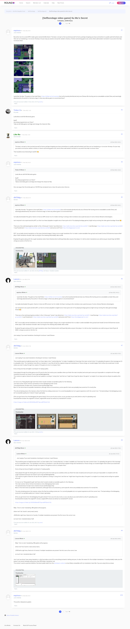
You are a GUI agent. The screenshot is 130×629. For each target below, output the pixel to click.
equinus (17, 30)
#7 (122, 345)
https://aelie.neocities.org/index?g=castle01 (75, 226)
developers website (59, 563)
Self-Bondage (31, 11)
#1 (122, 30)
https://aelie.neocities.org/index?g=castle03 (37, 228)
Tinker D (17, 110)
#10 (121, 595)
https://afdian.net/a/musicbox (50, 96)
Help (53, 3)
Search (28, 3)
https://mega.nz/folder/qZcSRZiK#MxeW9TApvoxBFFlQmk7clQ (32, 402)
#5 (122, 197)
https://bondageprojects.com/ (71, 228)
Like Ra (40, 102)
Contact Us (16, 625)
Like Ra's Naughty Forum (19, 11)
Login (112, 3)
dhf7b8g (17, 197)
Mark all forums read (29, 625)
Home (21, 3)
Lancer (16, 279)
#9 (122, 530)
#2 (122, 110)
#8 (122, 440)
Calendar (46, 3)
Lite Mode (7, 625)
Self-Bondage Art (42, 11)
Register (121, 3)
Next (67, 23)
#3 (122, 134)
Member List (37, 3)
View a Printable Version (13, 615)
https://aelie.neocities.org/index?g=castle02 (110, 226)
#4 (122, 162)
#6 (122, 279)
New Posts (60, 3)
